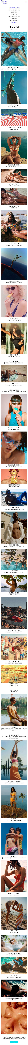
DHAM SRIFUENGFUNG (14, 781)
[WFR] (9, 106)
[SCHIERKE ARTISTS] (12, 320)
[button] (17, 2)
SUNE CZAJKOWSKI (14, 893)
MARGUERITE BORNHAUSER (14, 998)
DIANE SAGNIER (14, 593)
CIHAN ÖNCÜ (14, 355)
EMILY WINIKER (14, 507)
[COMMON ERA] (10, 955)
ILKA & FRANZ (14, 390)
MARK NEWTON (14, 184)
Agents (14, 12)
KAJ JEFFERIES (14, 856)
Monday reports (14, 10)
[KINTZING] (11, 429)
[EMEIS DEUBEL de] (9, 509)
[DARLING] (11, 486)
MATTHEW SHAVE (14, 485)
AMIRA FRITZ (14, 319)
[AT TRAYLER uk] (5, 729)
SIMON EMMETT (14, 735)
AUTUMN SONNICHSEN (14, 127)
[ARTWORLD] (10, 977)
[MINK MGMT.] (14, 932)
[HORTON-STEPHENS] (10, 363)
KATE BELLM (14, 690)
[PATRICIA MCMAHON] (7, 69)
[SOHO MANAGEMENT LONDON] (14, 632)
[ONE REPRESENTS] (11, 166)
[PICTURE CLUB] (10, 385)
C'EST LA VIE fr (14, 729)
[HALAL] (6, 546)
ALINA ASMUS (14, 931)
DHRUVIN (14, 819)
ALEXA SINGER (14, 206)
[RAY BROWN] (7, 572)
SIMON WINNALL (14, 384)
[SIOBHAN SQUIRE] (14, 685)
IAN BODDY (14, 571)
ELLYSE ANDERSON (14, 165)
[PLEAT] (14, 999)
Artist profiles (14, 16)
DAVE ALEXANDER (14, 630)
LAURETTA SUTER (14, 67)
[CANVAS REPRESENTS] (10, 783)
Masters (14, 14)
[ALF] (8, 820)
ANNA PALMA (14, 975)
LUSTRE (14, 245)
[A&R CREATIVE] (6, 858)
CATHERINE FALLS (14, 953)
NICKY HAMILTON (14, 661)
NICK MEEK (14, 684)
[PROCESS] (14, 207)
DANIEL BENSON (14, 281)
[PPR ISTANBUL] (12, 356)
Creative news (14, 8)
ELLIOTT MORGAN (14, 427)
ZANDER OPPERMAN (14, 244)
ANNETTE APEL (14, 105)
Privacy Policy (21, 1038)
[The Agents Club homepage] (4, 2)
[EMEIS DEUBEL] (14, 129)
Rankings (14, 18)
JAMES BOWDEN (14, 361)
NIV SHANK (14, 727)
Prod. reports (14, 20)
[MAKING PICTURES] (11, 283)
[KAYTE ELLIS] (12, 895)
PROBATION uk (19, 509)
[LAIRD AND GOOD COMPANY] (10, 736)
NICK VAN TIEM (14, 545)
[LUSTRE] (10, 185)
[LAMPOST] (9, 245)
